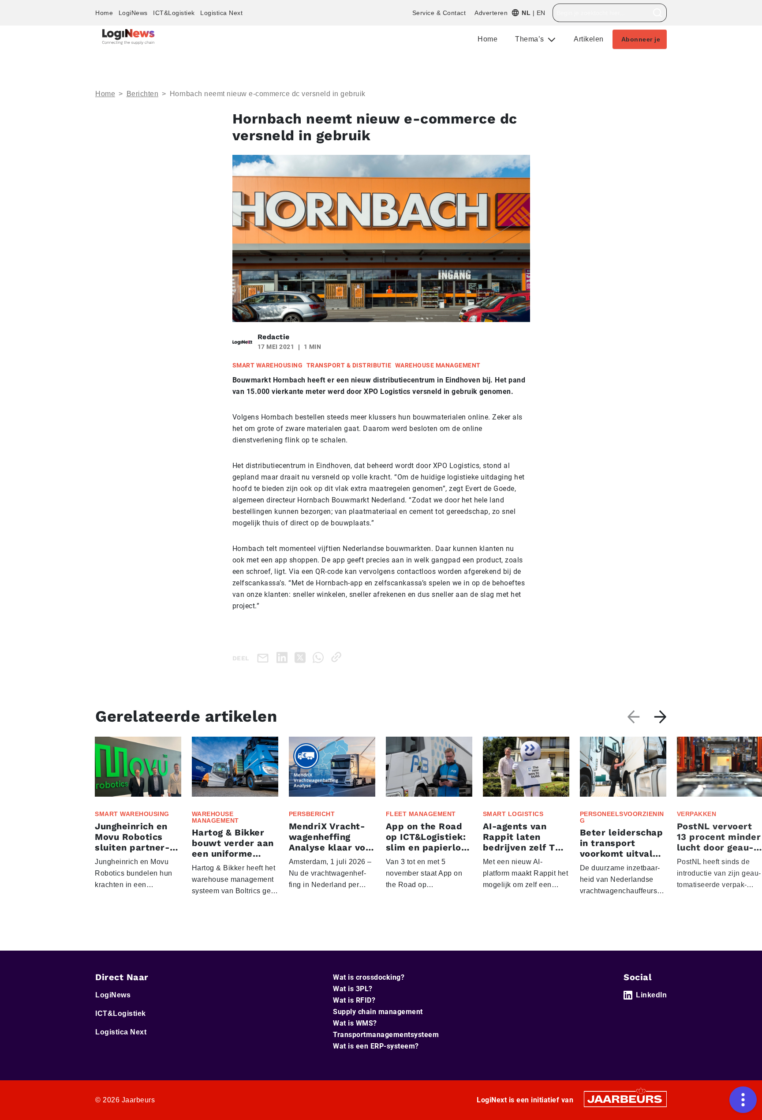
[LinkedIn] (283, 657)
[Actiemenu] (743, 1099)
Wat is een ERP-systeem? (376, 1046)
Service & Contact (439, 12)
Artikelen (589, 39)
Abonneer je (641, 39)
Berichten (143, 93)
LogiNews (133, 12)
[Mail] (264, 657)
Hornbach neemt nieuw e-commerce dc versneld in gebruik (268, 93)
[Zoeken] (658, 13)
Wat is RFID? (354, 1000)
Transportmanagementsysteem (386, 1034)
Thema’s (530, 39)
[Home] (128, 37)
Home (104, 12)
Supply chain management (378, 1012)
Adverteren (491, 12)
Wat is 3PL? (353, 989)
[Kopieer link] (338, 657)
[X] (302, 657)
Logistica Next (221, 12)
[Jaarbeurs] (625, 1098)
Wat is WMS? (355, 1023)
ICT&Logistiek (174, 12)
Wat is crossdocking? (368, 977)
